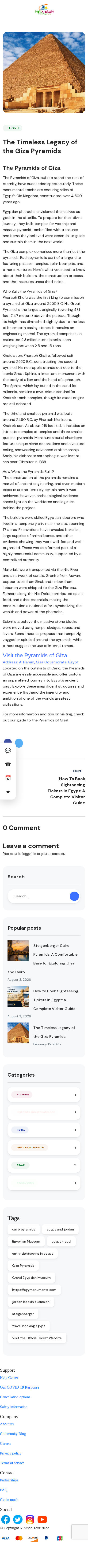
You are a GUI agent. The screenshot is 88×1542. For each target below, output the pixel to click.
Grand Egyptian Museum (31, 1278)
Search (16, 876)
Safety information (13, 1407)
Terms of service (12, 1463)
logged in (29, 854)
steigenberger (23, 1314)
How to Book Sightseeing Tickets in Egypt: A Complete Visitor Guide (55, 1000)
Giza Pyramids (23, 1265)
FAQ (4, 1490)
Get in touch (9, 1500)
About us (7, 1424)
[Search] (74, 896)
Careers (5, 1443)
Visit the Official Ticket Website (37, 1338)
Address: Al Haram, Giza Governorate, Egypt (41, 662)
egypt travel (61, 1241)
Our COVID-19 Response (19, 1387)
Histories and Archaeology (36, 1112)
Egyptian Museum (26, 1241)
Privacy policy (10, 1453)
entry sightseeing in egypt (32, 1253)
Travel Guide (25, 1182)
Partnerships (9, 1480)
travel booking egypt (28, 1326)
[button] (67, 9)
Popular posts (24, 928)
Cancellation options (15, 1397)
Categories (21, 1074)
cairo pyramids (23, 1229)
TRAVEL (14, 128)
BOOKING (23, 1094)
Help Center (9, 1378)
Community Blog (13, 1434)
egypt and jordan (60, 1229)
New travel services (31, 1147)
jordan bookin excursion (31, 1302)
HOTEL (21, 1129)
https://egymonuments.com (34, 1290)
